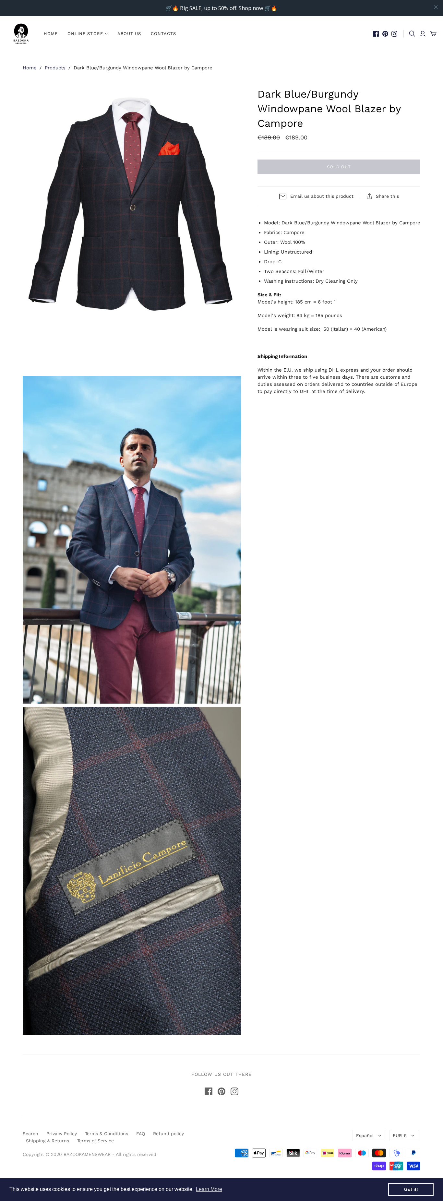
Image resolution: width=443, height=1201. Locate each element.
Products (55, 68)
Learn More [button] (209, 1189)
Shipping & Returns (47, 1140)
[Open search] (412, 33)
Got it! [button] (411, 1189)
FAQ (140, 1133)
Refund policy (168, 1133)
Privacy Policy (61, 1133)
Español (365, 1135)
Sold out (339, 166)
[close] (436, 7)
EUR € (400, 1135)
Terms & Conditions (106, 1133)
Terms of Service (95, 1140)
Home (51, 33)
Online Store (85, 33)
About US (129, 33)
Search (30, 1133)
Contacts (163, 33)
